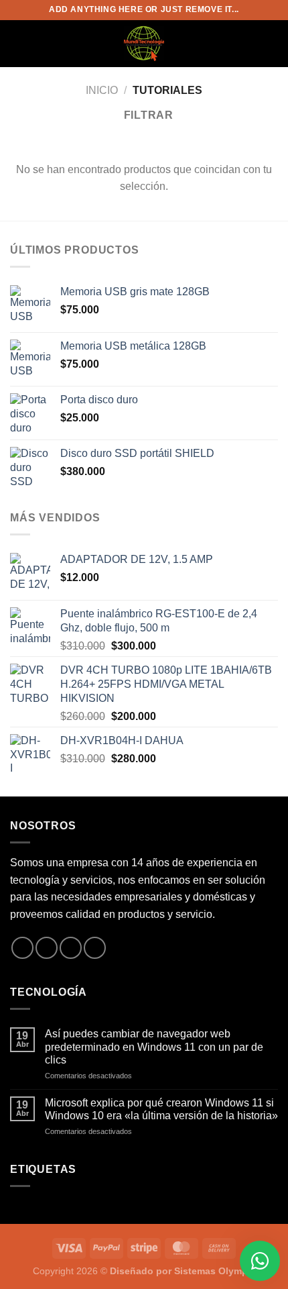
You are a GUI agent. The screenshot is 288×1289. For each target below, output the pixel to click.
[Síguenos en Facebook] (22, 948)
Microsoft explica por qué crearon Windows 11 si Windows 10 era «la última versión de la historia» (161, 1109)
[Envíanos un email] (71, 948)
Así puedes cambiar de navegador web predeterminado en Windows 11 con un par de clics (154, 1046)
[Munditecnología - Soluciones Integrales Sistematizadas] (144, 43)
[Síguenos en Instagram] (46, 948)
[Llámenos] (95, 948)
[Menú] (18, 43)
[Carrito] (271, 43)
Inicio (102, 90)
